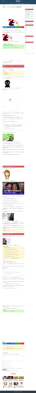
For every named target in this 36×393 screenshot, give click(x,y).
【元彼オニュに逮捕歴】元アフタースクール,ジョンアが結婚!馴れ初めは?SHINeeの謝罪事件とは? (29, 15)
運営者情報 (19, 3)
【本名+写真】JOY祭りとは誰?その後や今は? (29, 18)
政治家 (25, 29)
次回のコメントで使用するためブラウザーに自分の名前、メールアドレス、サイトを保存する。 (12, 368)
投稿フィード (26, 38)
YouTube (26, 26)
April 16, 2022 (10, 273)
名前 (3, 361)
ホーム (8, 3)
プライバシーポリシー (12, 3)
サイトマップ (27, 3)
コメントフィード (26, 39)
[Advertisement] (13, 12)
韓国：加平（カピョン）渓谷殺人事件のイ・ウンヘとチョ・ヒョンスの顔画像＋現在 (12, 61)
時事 (25, 32)
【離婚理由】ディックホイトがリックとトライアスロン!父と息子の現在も (11, 47)
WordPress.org (26, 40)
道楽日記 (18, 1)
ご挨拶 (16, 3)
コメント (4, 355)
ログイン (26, 37)
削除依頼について (23, 3)
